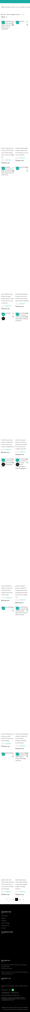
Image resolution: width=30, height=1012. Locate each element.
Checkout (3, 920)
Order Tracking (5, 923)
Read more (6, 452)
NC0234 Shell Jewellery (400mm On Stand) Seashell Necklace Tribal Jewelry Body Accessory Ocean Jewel (7, 298)
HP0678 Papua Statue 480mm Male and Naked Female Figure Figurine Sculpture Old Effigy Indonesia (21, 884)
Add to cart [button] (6, 163)
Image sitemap (5, 925)
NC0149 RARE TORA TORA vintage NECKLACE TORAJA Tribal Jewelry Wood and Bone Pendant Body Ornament (7, 884)
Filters (3, 17)
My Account (4, 916)
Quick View (13, 24)
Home (4, 14)
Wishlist (3, 918)
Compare (13, 21)
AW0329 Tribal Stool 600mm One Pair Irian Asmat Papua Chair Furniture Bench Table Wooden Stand (6, 590)
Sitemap (3, 928)
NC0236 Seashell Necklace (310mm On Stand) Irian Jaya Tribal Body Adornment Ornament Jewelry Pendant (22, 738)
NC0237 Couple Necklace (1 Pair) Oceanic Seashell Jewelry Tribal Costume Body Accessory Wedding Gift (7, 153)
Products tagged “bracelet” (13, 14)
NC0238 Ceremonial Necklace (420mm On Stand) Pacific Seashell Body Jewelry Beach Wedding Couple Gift (21, 444)
